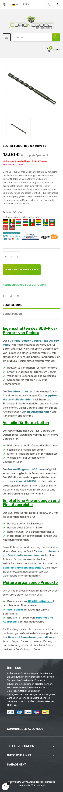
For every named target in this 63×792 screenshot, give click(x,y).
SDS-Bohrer (15, 609)
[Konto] (58, 4)
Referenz (8, 212)
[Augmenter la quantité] (17, 256)
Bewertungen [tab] (12, 313)
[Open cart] (5, 786)
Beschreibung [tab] (12, 305)
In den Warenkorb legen (21, 269)
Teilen (5, 296)
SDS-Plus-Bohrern (39, 601)
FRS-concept (38, 785)
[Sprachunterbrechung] (15, 4)
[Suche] (56, 37)
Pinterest (19, 296)
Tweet (12, 296)
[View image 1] (18, 129)
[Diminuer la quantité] (5, 256)
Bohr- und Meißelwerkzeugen (23, 567)
